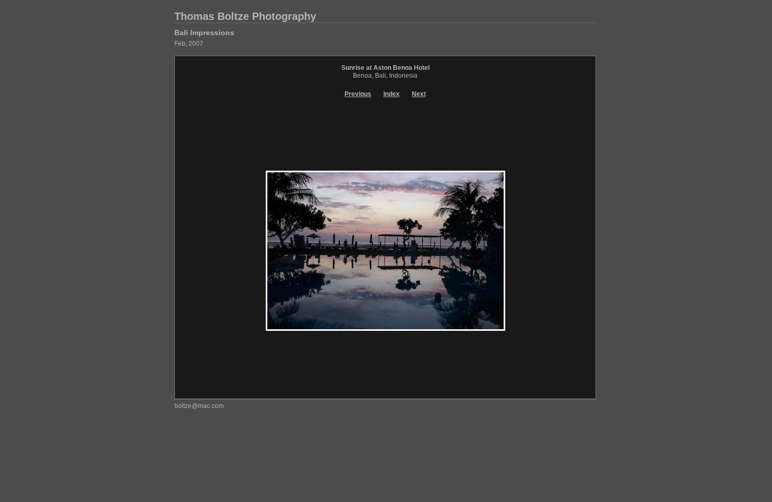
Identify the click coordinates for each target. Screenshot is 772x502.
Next (419, 94)
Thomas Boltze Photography (245, 16)
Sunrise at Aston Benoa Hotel (385, 67)
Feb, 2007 (188, 43)
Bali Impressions (204, 32)
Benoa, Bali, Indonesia (385, 75)
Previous (358, 94)
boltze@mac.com (199, 406)
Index (391, 94)
